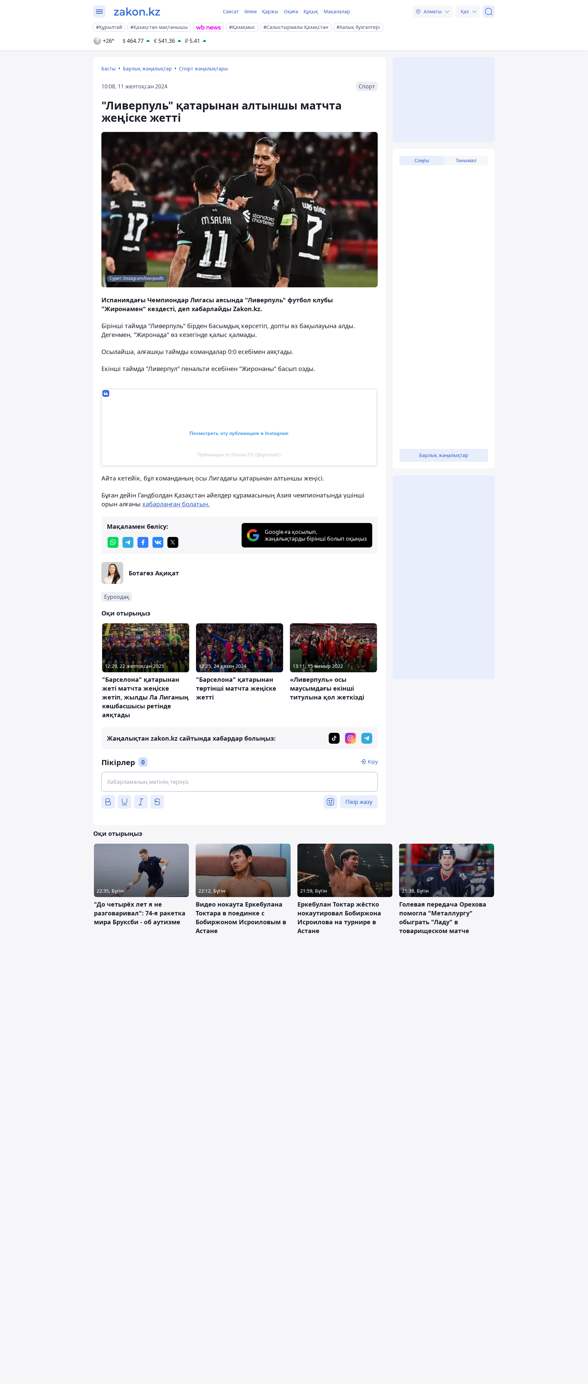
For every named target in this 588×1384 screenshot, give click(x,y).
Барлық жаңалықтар (147, 68)
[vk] (158, 542)
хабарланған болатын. (176, 504)
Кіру (373, 761)
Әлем (250, 11)
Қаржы (270, 11)
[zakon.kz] (137, 11)
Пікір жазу (358, 802)
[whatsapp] (113, 542)
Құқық (311, 11)
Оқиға (291, 11)
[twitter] (173, 542)
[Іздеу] (489, 11)
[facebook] (143, 542)
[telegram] (128, 542)
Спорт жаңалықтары (203, 68)
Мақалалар (337, 11)
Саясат (231, 11)
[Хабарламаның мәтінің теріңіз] (239, 782)
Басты (108, 68)
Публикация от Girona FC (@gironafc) (239, 454)
